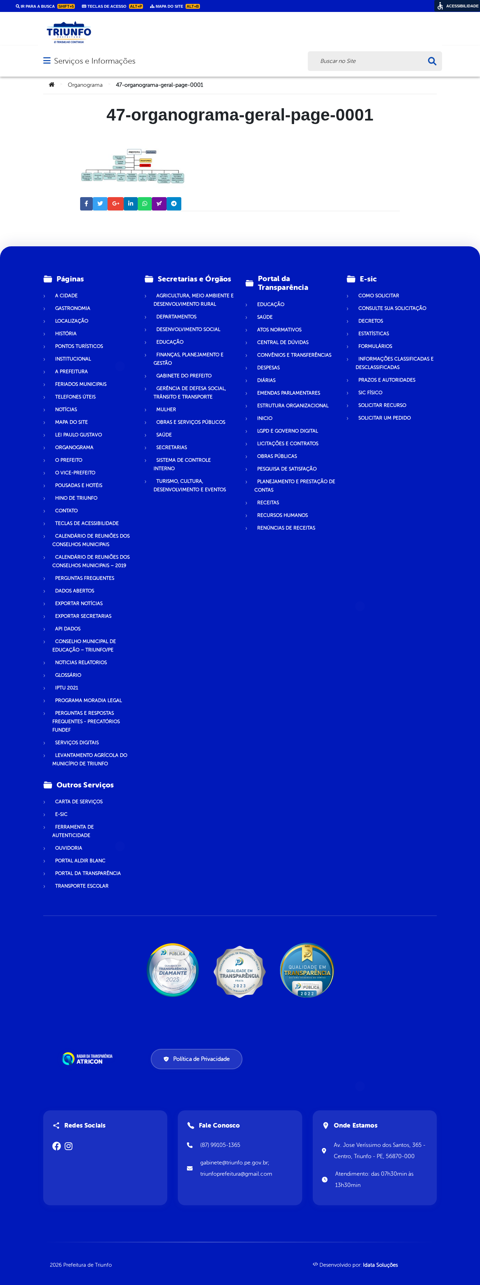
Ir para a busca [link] (47, 6)
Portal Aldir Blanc (80, 860)
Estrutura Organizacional (293, 405)
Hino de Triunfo (76, 498)
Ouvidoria (68, 848)
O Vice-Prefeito (75, 472)
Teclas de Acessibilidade (87, 523)
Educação (169, 342)
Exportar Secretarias (83, 616)
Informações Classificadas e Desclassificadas (395, 363)
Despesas (268, 367)
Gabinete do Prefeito (184, 375)
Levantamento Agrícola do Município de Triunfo (89, 759)
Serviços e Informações (94, 61)
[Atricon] (88, 1059)
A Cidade (66, 295)
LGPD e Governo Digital (287, 431)
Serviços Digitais (77, 742)
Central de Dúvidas (283, 342)
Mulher (166, 409)
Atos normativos (279, 329)
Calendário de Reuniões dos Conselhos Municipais (91, 540)
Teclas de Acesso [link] (114, 6)
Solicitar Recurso (382, 405)
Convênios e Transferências (294, 355)
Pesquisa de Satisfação (287, 469)
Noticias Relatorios (81, 662)
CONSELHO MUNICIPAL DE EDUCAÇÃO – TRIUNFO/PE (84, 646)
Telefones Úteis (75, 397)
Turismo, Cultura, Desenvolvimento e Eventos (190, 485)
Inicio (264, 418)
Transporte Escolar (82, 886)
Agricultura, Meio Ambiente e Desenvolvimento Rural (194, 300)
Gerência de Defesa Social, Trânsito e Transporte (190, 393)
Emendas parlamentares (288, 393)
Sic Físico (370, 392)
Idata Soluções (380, 1265)
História (66, 333)
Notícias (66, 409)
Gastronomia (72, 308)
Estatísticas (373, 333)
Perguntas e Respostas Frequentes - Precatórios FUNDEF (86, 721)
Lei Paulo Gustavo (78, 434)
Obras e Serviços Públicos (190, 422)
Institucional (73, 359)
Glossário (68, 675)
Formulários (375, 346)
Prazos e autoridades (386, 380)
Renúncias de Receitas (286, 528)
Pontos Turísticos (79, 346)
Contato (66, 510)
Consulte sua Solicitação (392, 308)
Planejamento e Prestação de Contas (294, 486)
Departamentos (176, 316)
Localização (71, 321)
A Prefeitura (71, 371)
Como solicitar (378, 295)
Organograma (85, 85)
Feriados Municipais (80, 384)
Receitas (268, 502)
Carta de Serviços (79, 801)
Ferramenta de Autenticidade (73, 831)
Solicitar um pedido (384, 418)
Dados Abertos (74, 590)
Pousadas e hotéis (78, 485)
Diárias (266, 380)
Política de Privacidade (201, 1059)
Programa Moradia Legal (88, 700)
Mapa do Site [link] (177, 6)
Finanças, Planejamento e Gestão (188, 359)
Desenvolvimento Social (188, 329)
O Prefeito (68, 460)
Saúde (164, 434)
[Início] (51, 85)
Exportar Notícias (79, 603)
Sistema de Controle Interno (182, 464)
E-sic (61, 814)
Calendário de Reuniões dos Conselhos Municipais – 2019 (91, 561)
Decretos (370, 321)
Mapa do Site (71, 422)
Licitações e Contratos (287, 443)
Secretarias (171, 447)
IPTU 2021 (66, 687)
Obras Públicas (277, 456)
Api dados (67, 628)
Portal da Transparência (88, 873)
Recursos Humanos (282, 515)
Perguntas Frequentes (84, 578)
